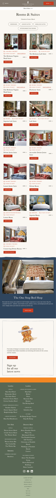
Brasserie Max (28, 399)
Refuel (28, 394)
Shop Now (28, 310)
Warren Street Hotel (10, 430)
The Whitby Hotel (10, 435)
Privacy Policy (28, 484)
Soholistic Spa (28, 410)
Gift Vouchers (28, 440)
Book (47, 3)
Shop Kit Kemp (28, 419)
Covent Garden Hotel (11, 401)
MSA (28, 488)
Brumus (28, 401)
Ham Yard (28, 392)
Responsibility (28, 482)
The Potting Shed (28, 403)
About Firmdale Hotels (28, 430)
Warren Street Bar (10, 441)
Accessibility (28, 486)
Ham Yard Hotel (10, 392)
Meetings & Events (28, 435)
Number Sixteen (10, 407)
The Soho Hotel (10, 396)
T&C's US (28, 493)
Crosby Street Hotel (10, 433)
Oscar (28, 396)
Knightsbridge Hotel (10, 412)
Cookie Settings (28, 477)
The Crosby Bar (10, 444)
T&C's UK (28, 490)
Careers (28, 451)
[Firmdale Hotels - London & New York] (28, 3)
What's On (28, 433)
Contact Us (28, 480)
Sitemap (28, 495)
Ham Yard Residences (11, 419)
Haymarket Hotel (10, 394)
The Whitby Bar (10, 446)
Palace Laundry (28, 467)
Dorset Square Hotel (10, 410)
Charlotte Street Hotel (10, 399)
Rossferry (11, 456)
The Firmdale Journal (28, 437)
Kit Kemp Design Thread (28, 416)
